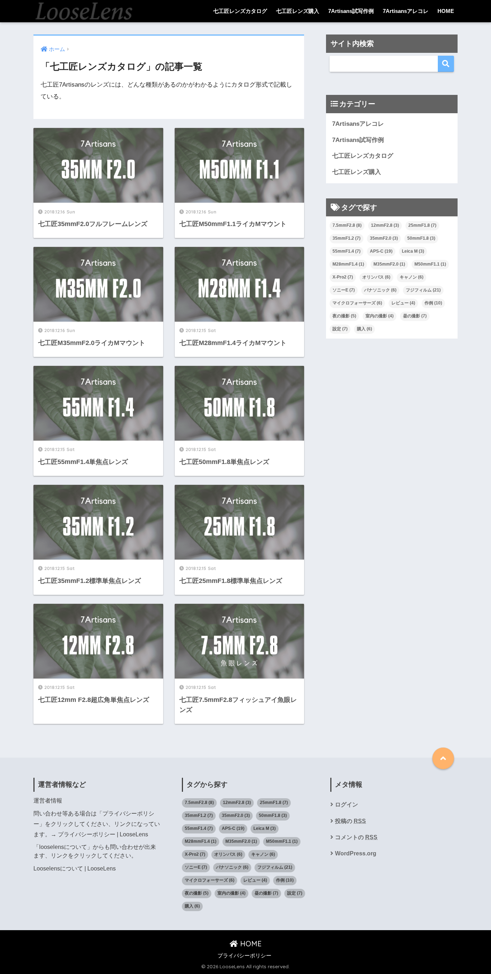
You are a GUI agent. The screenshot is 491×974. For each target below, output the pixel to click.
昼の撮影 (415, 315)
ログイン (346, 804)
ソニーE (343, 290)
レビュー (403, 302)
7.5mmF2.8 (347, 225)
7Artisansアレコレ (405, 11)
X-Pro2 (342, 277)
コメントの (356, 837)
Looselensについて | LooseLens (74, 868)
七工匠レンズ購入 (297, 11)
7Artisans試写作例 (351, 11)
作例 (433, 302)
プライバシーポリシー (244, 956)
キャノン (411, 277)
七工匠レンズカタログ (240, 11)
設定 (340, 328)
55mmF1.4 (346, 251)
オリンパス (376, 277)
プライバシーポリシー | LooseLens (103, 834)
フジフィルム (423, 290)
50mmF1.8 (421, 238)
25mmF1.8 (422, 225)
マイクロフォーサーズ (357, 302)
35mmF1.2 (346, 238)
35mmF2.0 (384, 238)
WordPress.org (355, 853)
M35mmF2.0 (389, 264)
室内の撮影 (380, 315)
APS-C (381, 251)
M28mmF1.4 (348, 264)
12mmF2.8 (385, 225)
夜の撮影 (344, 315)
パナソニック (380, 290)
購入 (364, 328)
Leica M (413, 251)
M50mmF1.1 (430, 264)
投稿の (350, 821)
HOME (445, 11)
